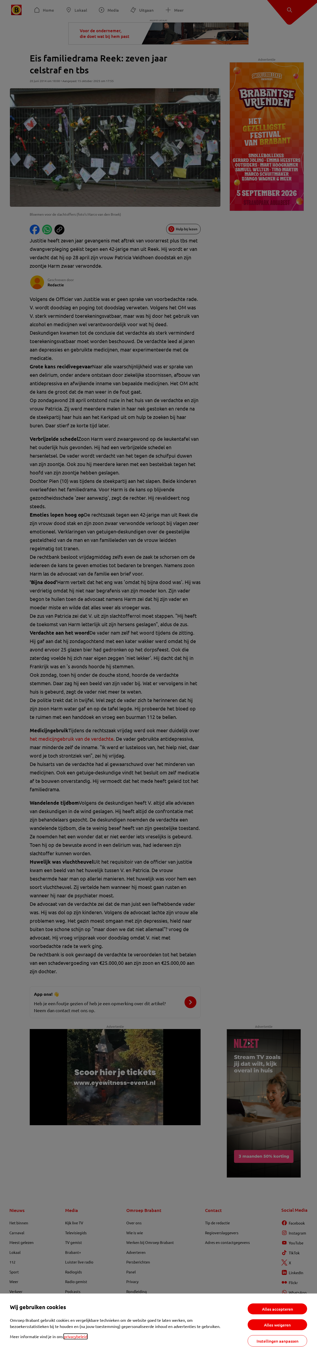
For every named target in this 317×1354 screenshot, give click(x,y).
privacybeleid (75, 1336)
